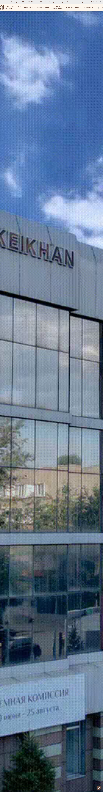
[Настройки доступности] (100, 2)
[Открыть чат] (99, 788)
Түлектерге (87, 7)
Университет (29, 7)
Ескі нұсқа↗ (14, 2)
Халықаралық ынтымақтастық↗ (77, 2)
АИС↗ (23, 2)
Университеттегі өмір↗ (56, 2)
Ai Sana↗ (94, 2)
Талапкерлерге (43, 7)
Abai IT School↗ (42, 2)
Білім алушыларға (57, 8)
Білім (77, 7)
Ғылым (69, 7)
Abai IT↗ (31, 2)
